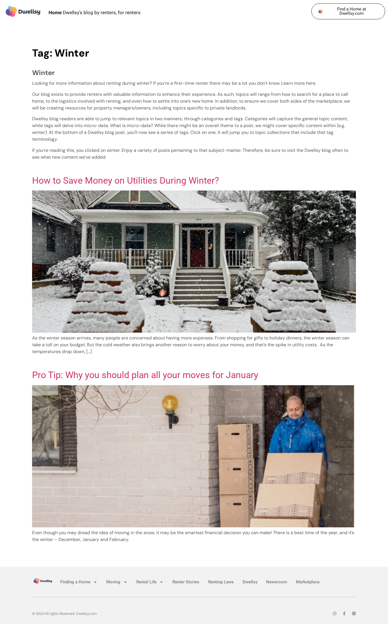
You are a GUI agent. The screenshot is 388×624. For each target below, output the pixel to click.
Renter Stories (185, 581)
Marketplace (308, 581)
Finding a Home (75, 581)
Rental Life (146, 581)
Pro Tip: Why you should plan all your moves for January (145, 375)
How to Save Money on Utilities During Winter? (125, 180)
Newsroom (276, 581)
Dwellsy (250, 581)
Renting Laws (221, 581)
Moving (113, 581)
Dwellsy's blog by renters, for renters (95, 12)
